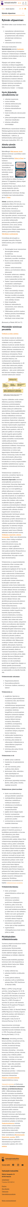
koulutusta (20, 49)
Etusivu (3, 8)
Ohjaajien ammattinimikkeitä (10, 1078)
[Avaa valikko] (26, 3)
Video (8, 197)
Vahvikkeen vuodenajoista (10, 234)
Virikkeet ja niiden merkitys (10, 334)
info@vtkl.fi (5, 1180)
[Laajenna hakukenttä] (23, 3)
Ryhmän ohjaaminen (8, 13)
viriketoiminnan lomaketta (15, 883)
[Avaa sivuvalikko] (23, 13)
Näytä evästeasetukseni (9, 1201)
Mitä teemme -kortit (16, 151)
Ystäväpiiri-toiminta (8, 1084)
